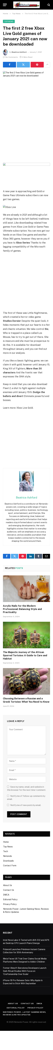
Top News (9, 21)
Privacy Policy (9, 904)
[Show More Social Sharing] (47, 64)
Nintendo (7, 856)
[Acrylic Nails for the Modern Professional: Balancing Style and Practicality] (26, 588)
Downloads (8, 861)
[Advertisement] (26, 134)
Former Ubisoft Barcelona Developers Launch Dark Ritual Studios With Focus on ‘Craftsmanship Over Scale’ (24, 971)
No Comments (11, 57)
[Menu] (5, 4)
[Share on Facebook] (9, 64)
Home (6, 842)
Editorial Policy (10, 899)
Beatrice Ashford (19, 52)
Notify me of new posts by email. (25, 805)
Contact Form (9, 865)
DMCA (6, 895)
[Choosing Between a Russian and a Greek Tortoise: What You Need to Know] (26, 681)
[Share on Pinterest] (37, 64)
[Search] (48, 4)
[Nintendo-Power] (26, 5)
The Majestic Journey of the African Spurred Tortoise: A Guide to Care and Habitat (25, 655)
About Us (7, 885)
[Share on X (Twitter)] (23, 64)
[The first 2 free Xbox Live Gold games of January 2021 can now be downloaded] (26, 86)
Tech (5, 851)
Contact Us (8, 890)
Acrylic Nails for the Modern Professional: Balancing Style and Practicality (22, 609)
